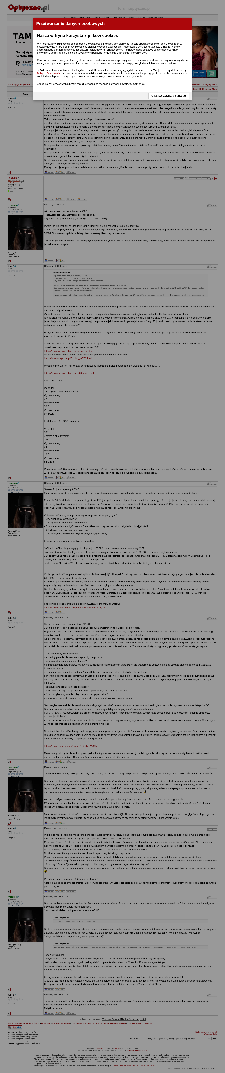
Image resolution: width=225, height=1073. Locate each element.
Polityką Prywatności (49, 73)
